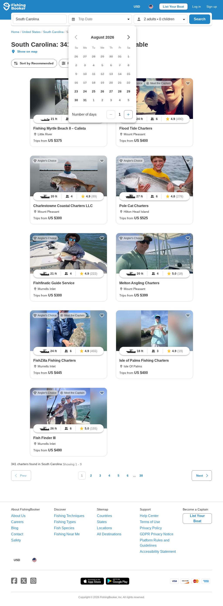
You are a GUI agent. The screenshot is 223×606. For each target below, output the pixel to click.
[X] (24, 581)
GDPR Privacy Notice (156, 534)
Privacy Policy (151, 528)
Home (15, 32)
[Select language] (151, 6)
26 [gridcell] (102, 91)
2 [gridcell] (102, 100)
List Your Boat (173, 6)
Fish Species (64, 528)
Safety (16, 540)
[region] (154, 119)
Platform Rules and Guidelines (154, 542)
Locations (104, 528)
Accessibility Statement (158, 551)
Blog (14, 528)
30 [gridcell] (76, 100)
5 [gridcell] (128, 100)
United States (31, 32)
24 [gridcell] (85, 91)
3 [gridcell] (111, 100)
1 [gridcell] (94, 100)
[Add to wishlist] (187, 83)
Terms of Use (150, 522)
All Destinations (109, 534)
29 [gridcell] (128, 91)
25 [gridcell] (93, 91)
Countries (104, 516)
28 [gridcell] (120, 91)
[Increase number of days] (128, 114)
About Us (18, 516)
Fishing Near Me (67, 534)
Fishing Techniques (69, 516)
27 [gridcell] (111, 91)
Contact (17, 534)
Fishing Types (65, 522)
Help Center (149, 516)
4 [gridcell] (120, 100)
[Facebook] (14, 581)
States (102, 522)
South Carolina (53, 32)
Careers (17, 522)
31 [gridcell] (85, 100)
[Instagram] (33, 581)
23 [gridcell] (76, 91)
